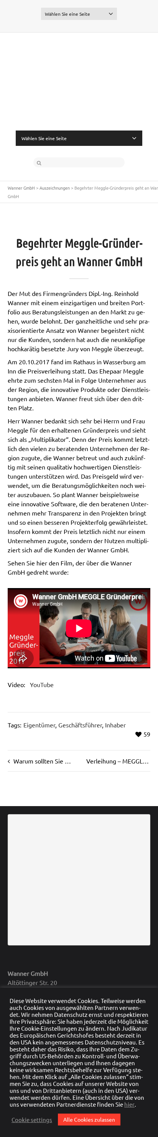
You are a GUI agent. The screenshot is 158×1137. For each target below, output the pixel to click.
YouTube (42, 684)
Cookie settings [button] (32, 1119)
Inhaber (115, 725)
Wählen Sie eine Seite (67, 14)
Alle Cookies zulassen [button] (89, 1119)
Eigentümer (39, 725)
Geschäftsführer (80, 725)
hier (129, 1104)
